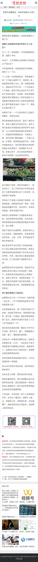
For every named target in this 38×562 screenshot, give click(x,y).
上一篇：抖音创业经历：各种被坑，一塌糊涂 (17, 477)
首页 (5, 7)
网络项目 (12, 7)
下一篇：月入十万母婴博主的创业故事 (14, 479)
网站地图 (19, 559)
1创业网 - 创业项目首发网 (14, 20)
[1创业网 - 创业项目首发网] (1, 7)
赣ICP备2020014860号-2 (29, 556)
